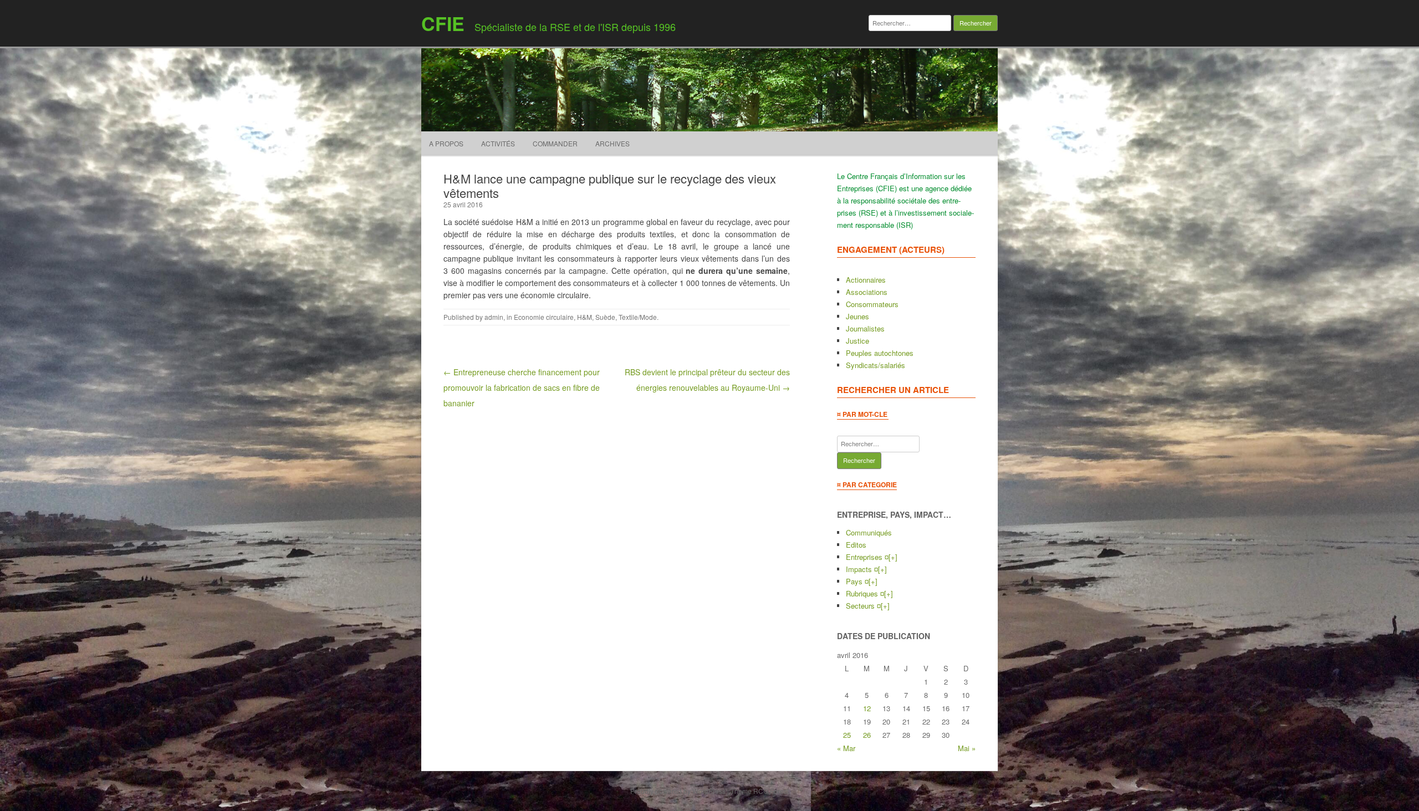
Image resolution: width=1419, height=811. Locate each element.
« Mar (846, 748)
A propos (446, 143)
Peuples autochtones (879, 353)
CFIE (443, 23)
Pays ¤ (857, 581)
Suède (605, 317)
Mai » (967, 748)
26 (867, 735)
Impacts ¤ (862, 569)
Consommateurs (872, 304)
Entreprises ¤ (867, 557)
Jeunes (857, 316)
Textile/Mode (638, 317)
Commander (555, 143)
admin (493, 317)
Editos (856, 544)
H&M (584, 317)
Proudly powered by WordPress (678, 790)
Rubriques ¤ (865, 593)
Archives (612, 143)
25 (847, 735)
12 (867, 708)
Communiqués (869, 532)
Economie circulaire (544, 317)
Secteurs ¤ (863, 605)
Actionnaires (866, 279)
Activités (498, 143)
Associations (866, 292)
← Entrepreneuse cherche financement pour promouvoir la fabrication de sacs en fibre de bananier (521, 387)
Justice (857, 340)
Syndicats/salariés (875, 365)
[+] (893, 557)
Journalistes (865, 328)
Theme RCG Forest (760, 790)
